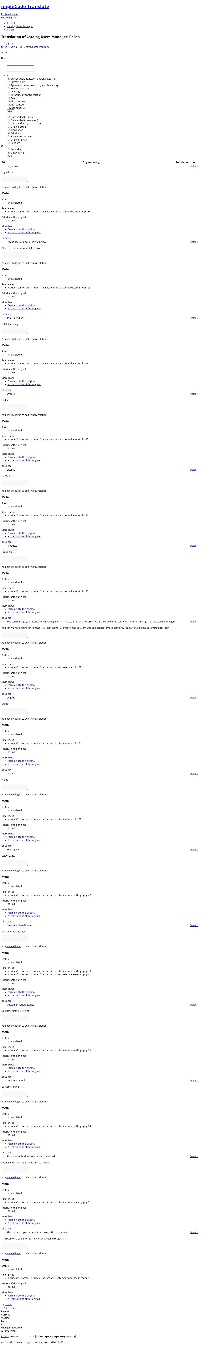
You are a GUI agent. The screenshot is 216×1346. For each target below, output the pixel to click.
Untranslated (31, 46)
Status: (5, 75)
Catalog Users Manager (20, 26)
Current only (18, 82)
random (44, 46)
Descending (17, 152)
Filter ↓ (5, 46)
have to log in (13, 187)
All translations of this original (24, 232)
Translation (17, 130)
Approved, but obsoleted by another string (34, 85)
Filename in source (21, 136)
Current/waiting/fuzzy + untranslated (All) (33, 78)
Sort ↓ (14, 46)
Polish (10, 29)
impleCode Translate (25, 6)
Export (5, 1336)
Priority (15, 133)
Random (15, 143)
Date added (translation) (24, 120)
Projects (5, 14)
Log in (4, 17)
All (20, 46)
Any (13, 98)
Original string (18, 126)
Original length (19, 139)
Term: (4, 52)
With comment (18, 101)
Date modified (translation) (26, 123)
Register (12, 17)
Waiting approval (20, 88)
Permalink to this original (21, 229)
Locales (14, 14)
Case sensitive (18, 107)
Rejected (15, 91)
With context (17, 104)
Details (194, 166)
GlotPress (62, 1342)
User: (4, 58)
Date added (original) (22, 117)
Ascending (16, 149)
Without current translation (26, 95)
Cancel (8, 238)
